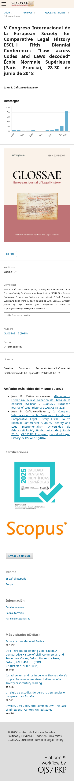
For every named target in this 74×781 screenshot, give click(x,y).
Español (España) (16, 578)
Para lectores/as (15, 607)
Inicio (7, 12)
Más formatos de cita (18, 315)
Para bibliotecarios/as (18, 618)
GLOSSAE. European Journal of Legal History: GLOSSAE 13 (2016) (40, 436)
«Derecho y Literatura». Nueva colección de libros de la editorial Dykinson (40, 400)
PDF (11, 254)
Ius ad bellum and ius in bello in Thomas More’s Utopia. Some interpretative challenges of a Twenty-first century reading (36, 679)
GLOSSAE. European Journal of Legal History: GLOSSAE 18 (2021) (40, 405)
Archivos (27, 12)
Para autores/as (15, 613)
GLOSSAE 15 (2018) (55, 12)
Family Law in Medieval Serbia (25, 641)
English (10, 584)
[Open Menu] (4, 4)
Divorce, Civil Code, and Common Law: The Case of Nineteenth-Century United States (36, 707)
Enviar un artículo (19, 556)
